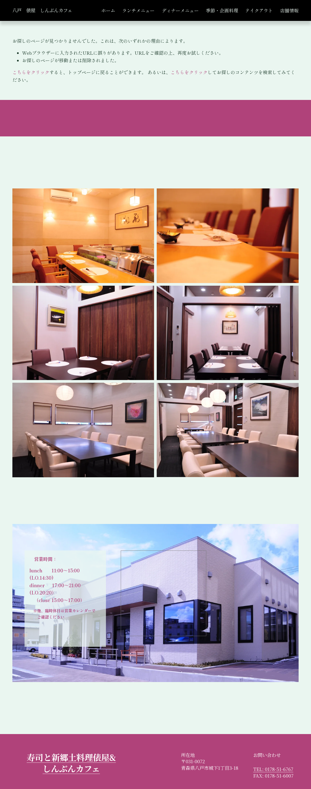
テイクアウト (259, 10)
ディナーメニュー (180, 10)
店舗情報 (289, 10)
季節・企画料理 (222, 10)
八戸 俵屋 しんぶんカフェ (42, 10)
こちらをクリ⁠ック (30, 72)
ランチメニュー (138, 10)
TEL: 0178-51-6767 (273, 769)
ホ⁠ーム (108, 10)
